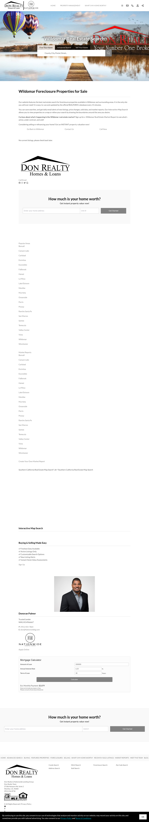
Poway (21, 307)
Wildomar (23, 339)
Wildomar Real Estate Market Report (101, 117)
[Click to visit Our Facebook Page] (20, 183)
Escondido (23, 265)
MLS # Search (76, 765)
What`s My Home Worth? (95, 6)
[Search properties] (108, 53)
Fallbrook (22, 269)
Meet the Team (136, 758)
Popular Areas (24, 243)
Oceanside (23, 297)
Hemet (21, 274)
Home (53, 6)
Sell (82, 47)
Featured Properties (40, 758)
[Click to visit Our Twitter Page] (25, 183)
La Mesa (22, 279)
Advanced (64, 47)
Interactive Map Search (118, 109)
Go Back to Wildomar (35, 129)
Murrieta (22, 293)
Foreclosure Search (100, 765)
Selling (67, 758)
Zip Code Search (122, 765)
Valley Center (24, 330)
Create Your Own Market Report (32, 461)
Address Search (54, 768)
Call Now (103, 129)
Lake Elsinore (24, 283)
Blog (146, 758)
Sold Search (75, 768)
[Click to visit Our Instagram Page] (22, 183)
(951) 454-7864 (27, 627)
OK (143, 817)
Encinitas (22, 260)
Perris (21, 302)
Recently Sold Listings (104, 758)
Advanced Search (15, 758)
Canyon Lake (24, 251)
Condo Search (54, 765)
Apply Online (24, 649)
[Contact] (5, 806)
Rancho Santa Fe (25, 311)
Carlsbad (22, 255)
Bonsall (22, 246)
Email (24, 180)
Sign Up (22, 564)
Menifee (22, 288)
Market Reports (25, 352)
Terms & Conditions (83, 818)
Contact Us (69, 129)
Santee (21, 321)
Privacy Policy (26, 804)
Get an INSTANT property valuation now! (72, 124)
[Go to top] (4, 809)
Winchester (23, 344)
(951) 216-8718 (9, 791)
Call (20, 180)
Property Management (70, 6)
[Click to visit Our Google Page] (27, 183)
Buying (27, 758)
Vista (21, 335)
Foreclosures (57, 758)
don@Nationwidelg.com (30, 629)
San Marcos (23, 316)
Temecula (22, 325)
